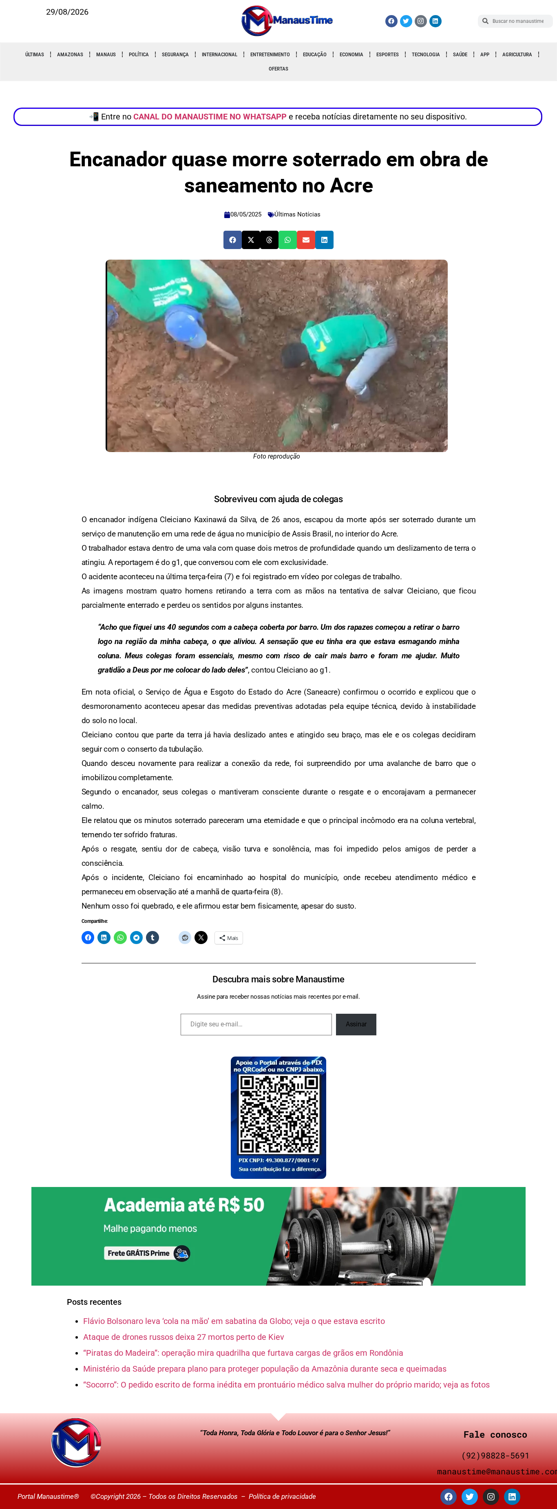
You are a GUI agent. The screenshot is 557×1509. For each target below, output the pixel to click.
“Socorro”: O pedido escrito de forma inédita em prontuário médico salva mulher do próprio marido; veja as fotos (286, 1385)
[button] (232, 240)
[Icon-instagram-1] (421, 21)
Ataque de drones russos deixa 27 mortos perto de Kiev (183, 1337)
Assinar (356, 1024)
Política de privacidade (282, 1496)
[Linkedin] (435, 21)
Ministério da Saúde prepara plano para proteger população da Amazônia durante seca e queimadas (264, 1369)
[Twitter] (406, 21)
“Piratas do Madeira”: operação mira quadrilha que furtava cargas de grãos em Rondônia (243, 1353)
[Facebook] (391, 21)
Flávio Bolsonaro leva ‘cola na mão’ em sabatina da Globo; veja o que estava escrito (234, 1321)
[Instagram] (491, 1497)
